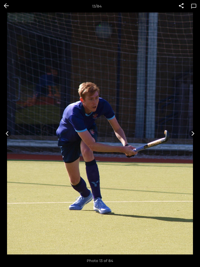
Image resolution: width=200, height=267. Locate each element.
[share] (181, 6)
